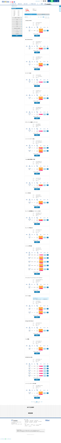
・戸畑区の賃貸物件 (35, 421)
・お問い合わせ (29, 426)
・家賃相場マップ (28, 424)
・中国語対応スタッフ (26, 425)
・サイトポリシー (26, 426)
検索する (17, 35)
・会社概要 (34, 425)
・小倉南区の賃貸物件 (31, 420)
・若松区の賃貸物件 (31, 421)
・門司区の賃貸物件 (40, 421)
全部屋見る (36, 35)
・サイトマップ (30, 425)
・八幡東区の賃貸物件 (36, 420)
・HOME (25, 424)
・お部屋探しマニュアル (33, 424)
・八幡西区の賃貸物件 (26, 421)
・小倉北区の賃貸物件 (26, 420)
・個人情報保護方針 (37, 425)
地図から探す (43, 14)
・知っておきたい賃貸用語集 (38, 424)
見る (47, 30)
